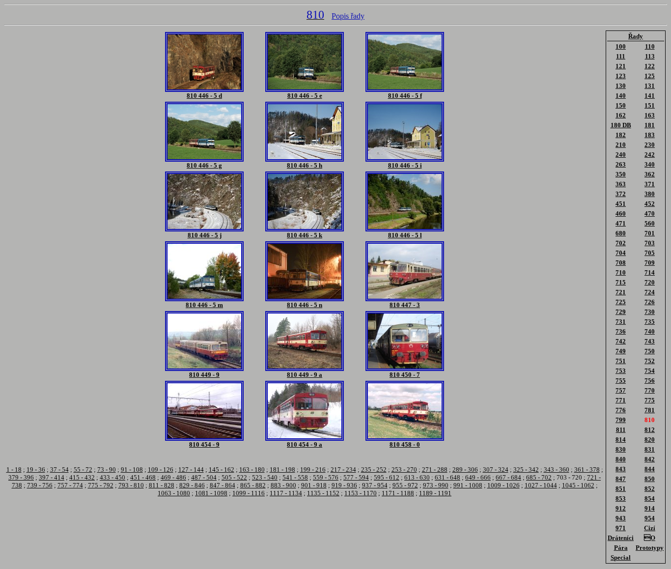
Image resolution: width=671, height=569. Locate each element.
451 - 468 (143, 477)
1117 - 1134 (286, 493)
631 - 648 (447, 477)
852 (649, 488)
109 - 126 (160, 469)
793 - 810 (131, 485)
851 (620, 488)
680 (620, 233)
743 (649, 341)
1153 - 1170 (360, 493)
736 (620, 331)
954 (649, 518)
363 (620, 184)
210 (620, 144)
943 (620, 518)
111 (620, 56)
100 (620, 46)
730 (649, 311)
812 (649, 429)
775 (649, 400)
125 (649, 76)
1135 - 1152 (323, 493)
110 (650, 46)
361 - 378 (587, 469)
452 (649, 203)
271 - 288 (434, 469)
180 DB (621, 125)
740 (649, 331)
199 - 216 (313, 469)
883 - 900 (283, 485)
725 (620, 302)
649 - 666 (478, 477)
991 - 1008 (467, 485)
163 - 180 (252, 469)
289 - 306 (465, 469)
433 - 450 (112, 477)
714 (649, 272)
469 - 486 (173, 477)
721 (620, 292)
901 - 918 (314, 485)
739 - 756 (40, 485)
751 (620, 361)
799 (620, 420)
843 (620, 469)
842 (649, 459)
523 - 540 (265, 477)
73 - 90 (106, 469)
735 (649, 321)
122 (649, 66)
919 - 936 (344, 485)
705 (649, 252)
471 (620, 223)
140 (620, 95)
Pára (621, 547)
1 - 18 (14, 469)
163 (649, 115)
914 (649, 508)
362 (649, 174)
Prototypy (650, 547)
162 (620, 115)
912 (620, 508)
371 (649, 184)
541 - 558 (295, 477)
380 (649, 194)
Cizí (649, 528)
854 (649, 498)
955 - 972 (405, 485)
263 (620, 164)
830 (620, 449)
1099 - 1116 (248, 493)
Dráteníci (621, 537)
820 (649, 439)
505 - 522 (234, 477)
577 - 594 (356, 477)
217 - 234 (343, 469)
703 (649, 243)
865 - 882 (253, 485)
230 (649, 144)
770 (649, 390)
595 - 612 (386, 477)
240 (620, 154)
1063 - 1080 (174, 493)
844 (649, 469)
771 (620, 400)
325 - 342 (526, 469)
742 (620, 341)
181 (649, 125)
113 (650, 56)
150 (620, 105)
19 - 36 (36, 469)
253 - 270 (404, 469)
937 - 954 (375, 485)
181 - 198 (282, 469)
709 (649, 262)
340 (649, 164)
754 (649, 370)
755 (620, 380)
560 (649, 223)
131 (649, 85)
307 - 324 (495, 469)
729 (620, 311)
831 (649, 449)
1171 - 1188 (398, 493)
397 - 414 (51, 477)
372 (620, 194)
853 (620, 498)
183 (649, 135)
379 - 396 (21, 477)
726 (649, 302)
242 (649, 154)
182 (620, 135)
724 (649, 292)
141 (649, 95)
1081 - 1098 (211, 493)
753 (620, 370)
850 (649, 479)
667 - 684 (508, 477)
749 (620, 351)
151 (649, 105)
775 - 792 (100, 485)
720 (649, 282)
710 (620, 272)
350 (620, 174)
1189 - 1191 (435, 493)
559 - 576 (325, 477)
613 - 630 (417, 477)
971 (620, 528)
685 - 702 (539, 477)
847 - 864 (222, 485)
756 (649, 380)
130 (620, 85)
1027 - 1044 (541, 485)
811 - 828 (161, 485)
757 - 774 (70, 485)
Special (621, 557)
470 (649, 213)
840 (620, 459)
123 (620, 76)
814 (620, 439)
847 (620, 479)
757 (620, 390)
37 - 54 (59, 469)
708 (620, 262)
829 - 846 (192, 485)
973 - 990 (435, 485)
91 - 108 (132, 469)
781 (649, 410)
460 (620, 213)
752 (649, 361)
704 (620, 252)
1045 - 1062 (578, 485)
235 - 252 (374, 469)
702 (620, 243)
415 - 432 (82, 477)
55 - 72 (83, 469)
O (649, 537)
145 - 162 (221, 469)
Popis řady (348, 16)
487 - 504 (204, 477)
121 (620, 66)
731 (620, 321)
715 (620, 282)
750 (649, 351)
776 (620, 410)
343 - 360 (556, 469)
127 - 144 (191, 469)
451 (620, 203)
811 (621, 429)
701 (649, 233)
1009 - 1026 (503, 485)
